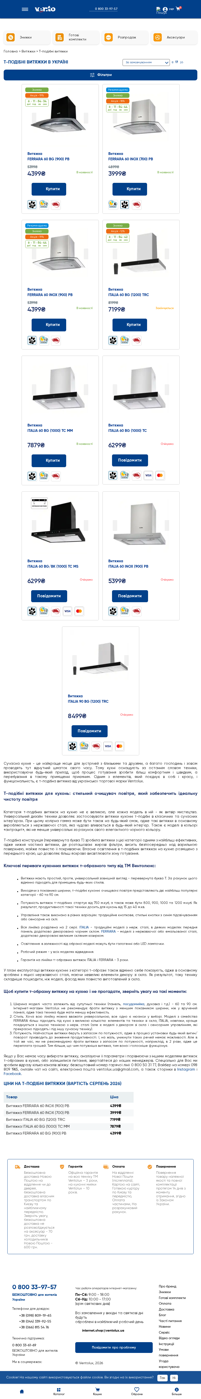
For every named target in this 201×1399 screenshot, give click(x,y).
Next (86, 118)
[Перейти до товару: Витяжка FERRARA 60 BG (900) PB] (60, 118)
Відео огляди (169, 1338)
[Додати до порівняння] (77, 189)
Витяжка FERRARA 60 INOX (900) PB (37, 1106)
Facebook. (13, 1074)
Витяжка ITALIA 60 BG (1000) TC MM (38, 1127)
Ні (174, 1378)
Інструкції (166, 1344)
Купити (53, 189)
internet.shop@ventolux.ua (103, 1330)
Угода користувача (169, 1364)
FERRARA (108, 931)
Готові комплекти (172, 1298)
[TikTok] (42, 1369)
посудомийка (133, 1004)
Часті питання (170, 1321)
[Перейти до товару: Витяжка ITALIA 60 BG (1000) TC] (141, 390)
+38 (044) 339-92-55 (35, 1321)
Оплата (165, 1303)
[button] (26, 9)
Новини (165, 1326)
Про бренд (167, 1286)
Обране (137, 1394)
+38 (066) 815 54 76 (34, 1327)
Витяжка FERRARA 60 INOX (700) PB (37, 1113)
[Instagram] (24, 1369)
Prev (34, 118)
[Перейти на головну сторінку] (45, 9)
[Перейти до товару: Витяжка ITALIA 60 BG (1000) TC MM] (60, 390)
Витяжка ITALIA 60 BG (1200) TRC (35, 1120)
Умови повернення (168, 1352)
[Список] (195, 62)
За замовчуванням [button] (139, 62)
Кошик (97, 1394)
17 (176, 62)
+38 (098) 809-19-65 (35, 1315)
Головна (11, 51)
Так (162, 1378)
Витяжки (29, 51)
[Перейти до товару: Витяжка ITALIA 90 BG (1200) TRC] (100, 661)
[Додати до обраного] (87, 189)
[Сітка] (189, 62)
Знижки (165, 1292)
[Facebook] (16, 1369)
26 (181, 62)
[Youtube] (33, 1369)
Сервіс (164, 1332)
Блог (162, 1315)
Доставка (166, 1309)
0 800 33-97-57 (106, 9)
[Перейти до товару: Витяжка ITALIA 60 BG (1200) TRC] (141, 254)
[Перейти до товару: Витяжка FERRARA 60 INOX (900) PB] (60, 254)
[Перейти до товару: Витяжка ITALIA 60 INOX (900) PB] (141, 526)
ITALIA (84, 927)
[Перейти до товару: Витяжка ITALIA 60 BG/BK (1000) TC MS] (60, 526)
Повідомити (130, 460)
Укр (171, 9)
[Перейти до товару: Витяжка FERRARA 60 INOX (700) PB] (141, 118)
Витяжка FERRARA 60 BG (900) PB (36, 1134)
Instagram (186, 1069)
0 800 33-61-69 (24, 1345)
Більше (177, 1394)
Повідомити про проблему (114, 1347)
